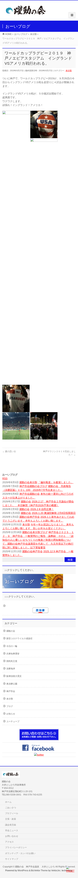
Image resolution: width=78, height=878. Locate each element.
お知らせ (10, 713)
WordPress (23, 870)
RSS (4, 478)
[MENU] (72, 15)
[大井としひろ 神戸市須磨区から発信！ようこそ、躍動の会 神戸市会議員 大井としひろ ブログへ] (26, 16)
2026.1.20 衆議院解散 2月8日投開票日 (54, 513)
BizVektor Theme (39, 870)
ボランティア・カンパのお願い (20, 853)
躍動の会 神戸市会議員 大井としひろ (35, 866)
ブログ (43, 486)
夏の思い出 (9, 451)
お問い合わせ (11, 836)
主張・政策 (10, 819)
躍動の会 (24, 482)
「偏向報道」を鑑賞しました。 (55, 482)
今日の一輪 (11, 646)
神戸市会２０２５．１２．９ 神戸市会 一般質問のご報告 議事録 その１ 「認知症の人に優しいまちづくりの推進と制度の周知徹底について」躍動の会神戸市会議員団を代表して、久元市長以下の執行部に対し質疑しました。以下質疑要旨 (38, 540)
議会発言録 (10, 825)
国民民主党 (11, 661)
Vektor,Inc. (56, 870)
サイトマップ (11, 859)
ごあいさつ (10, 807)
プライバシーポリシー (16, 847)
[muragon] (32, 586)
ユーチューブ (12, 721)
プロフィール (11, 813)
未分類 (69, 70)
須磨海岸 (10, 668)
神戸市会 (24, 486)
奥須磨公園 (11, 684)
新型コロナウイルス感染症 (19, 638)
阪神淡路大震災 (14, 676)
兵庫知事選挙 (12, 653)
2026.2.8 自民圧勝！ (42, 509)
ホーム (8, 802)
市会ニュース (11, 830)
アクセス (9, 842)
